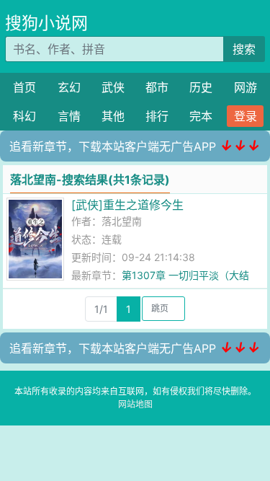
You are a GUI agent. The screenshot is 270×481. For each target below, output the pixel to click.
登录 (245, 116)
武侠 (113, 87)
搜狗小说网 (46, 23)
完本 (200, 116)
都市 (156, 87)
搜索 (244, 49)
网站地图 (135, 404)
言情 (69, 116)
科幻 (24, 116)
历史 (200, 87)
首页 (24, 87)
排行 (156, 116)
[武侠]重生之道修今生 (127, 205)
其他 (113, 116)
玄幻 (69, 87)
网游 (245, 87)
